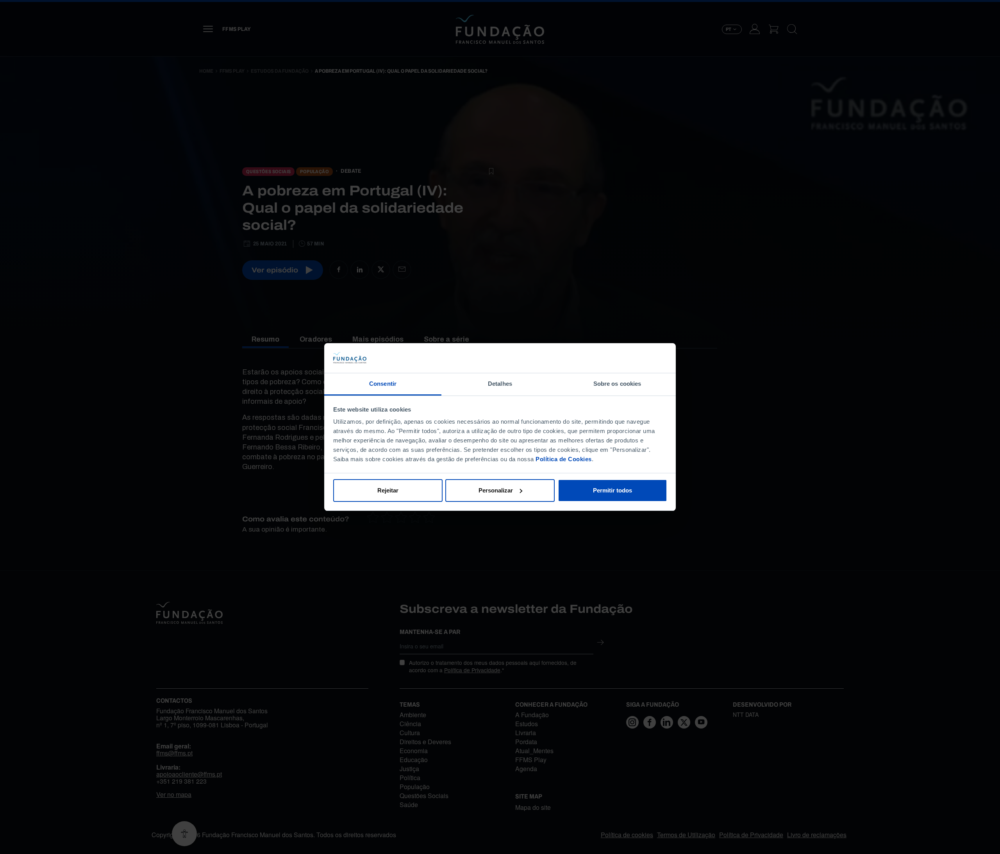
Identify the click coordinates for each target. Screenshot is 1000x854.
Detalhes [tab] (500, 383)
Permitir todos (612, 490)
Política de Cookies (564, 459)
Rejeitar (387, 490)
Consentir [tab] (382, 383)
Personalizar (496, 490)
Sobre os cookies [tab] (617, 383)
